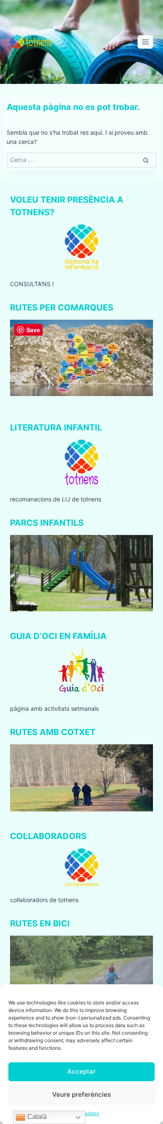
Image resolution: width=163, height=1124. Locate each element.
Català (36, 1116)
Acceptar (81, 1071)
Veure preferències (81, 1094)
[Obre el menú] (145, 41)
